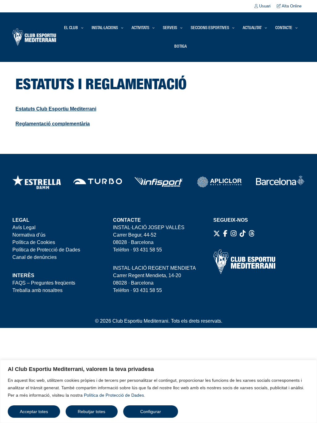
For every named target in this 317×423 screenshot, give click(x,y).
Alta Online (291, 6)
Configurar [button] (150, 411)
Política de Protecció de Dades (114, 395)
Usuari (264, 6)
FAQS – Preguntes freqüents (43, 283)
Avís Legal (24, 227)
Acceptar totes (34, 411)
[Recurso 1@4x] (280, 182)
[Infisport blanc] (158, 182)
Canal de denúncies (34, 257)
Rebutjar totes (91, 411)
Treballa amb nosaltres (37, 290)
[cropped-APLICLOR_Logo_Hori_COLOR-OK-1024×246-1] (219, 182)
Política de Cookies (33, 242)
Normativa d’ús (29, 235)
